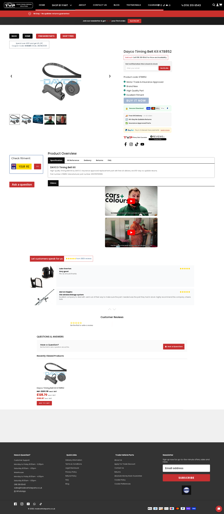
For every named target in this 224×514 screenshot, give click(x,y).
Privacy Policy (71, 472)
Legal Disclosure (72, 468)
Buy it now (136, 100)
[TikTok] (137, 144)
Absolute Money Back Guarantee (128, 476)
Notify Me (164, 68)
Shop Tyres (68, 36)
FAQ (109, 160)
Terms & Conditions (73, 464)
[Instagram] (131, 144)
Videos (53, 183)
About (82, 4)
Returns (99, 160)
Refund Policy (70, 476)
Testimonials (133, 4)
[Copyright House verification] (186, 490)
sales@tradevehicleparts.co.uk (28, 487)
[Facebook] (125, 144)
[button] (109, 309)
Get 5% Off (134, 21)
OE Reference (73, 160)
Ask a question (22, 184)
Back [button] (14, 36)
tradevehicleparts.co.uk (45, 508)
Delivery (87, 160)
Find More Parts (46, 36)
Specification (56, 160)
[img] (71, 258)
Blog (116, 4)
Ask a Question (175, 346)
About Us (118, 460)
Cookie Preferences (122, 484)
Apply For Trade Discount (124, 464)
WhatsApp (21, 491)
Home (42, 4)
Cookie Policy (120, 480)
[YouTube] (142, 144)
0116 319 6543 (141, 57)
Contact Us (100, 4)
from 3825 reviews (83, 258)
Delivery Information (73, 460)
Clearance (154, 4)
